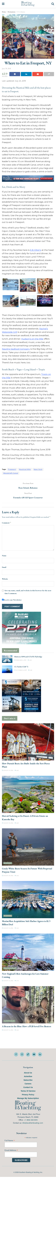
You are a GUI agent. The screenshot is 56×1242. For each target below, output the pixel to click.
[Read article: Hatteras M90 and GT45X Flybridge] (7, 659)
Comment (6, 522)
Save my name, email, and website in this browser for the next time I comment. (28, 592)
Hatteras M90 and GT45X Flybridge (28, 656)
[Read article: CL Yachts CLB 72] (7, 669)
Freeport (12, 469)
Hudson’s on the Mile (32, 339)
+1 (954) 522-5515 (31, 1120)
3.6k (17, 770)
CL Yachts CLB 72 (21, 666)
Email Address (11, 1150)
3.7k (17, 980)
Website (5, 578)
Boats (6, 758)
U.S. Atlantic (21, 12)
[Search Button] (52, 4)
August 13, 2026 (8, 928)
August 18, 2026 (8, 823)
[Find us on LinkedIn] (40, 1054)
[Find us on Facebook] (16, 1054)
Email (4, 567)
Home (4, 12)
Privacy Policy (28, 1094)
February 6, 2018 (20, 660)
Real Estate (9, 811)
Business (7, 863)
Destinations (11, 12)
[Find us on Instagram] (22, 1054)
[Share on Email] (37, 74)
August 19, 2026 (8, 770)
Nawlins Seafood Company (16, 349)
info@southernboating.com (32, 1123)
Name (4, 555)
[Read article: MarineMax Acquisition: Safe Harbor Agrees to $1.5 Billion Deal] (28, 899)
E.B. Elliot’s (35, 250)
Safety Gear (9, 1021)
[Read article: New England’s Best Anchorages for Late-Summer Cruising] (28, 952)
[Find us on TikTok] (28, 1054)
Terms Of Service (28, 1091)
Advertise (28, 1076)
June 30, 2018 (6, 68)
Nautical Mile (25, 469)
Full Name (10, 1140)
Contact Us (28, 1087)
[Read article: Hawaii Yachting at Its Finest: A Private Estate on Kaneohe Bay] (28, 794)
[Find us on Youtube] (34, 1054)
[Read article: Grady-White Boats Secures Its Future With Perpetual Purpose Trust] (28, 847)
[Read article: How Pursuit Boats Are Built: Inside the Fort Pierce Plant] (28, 741)
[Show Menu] (3, 4)
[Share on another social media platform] (49, 74)
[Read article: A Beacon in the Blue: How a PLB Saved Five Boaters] (28, 1004)
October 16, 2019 (21, 670)
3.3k (30, 660)
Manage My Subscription (28, 1098)
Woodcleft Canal (10, 473)
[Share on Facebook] (14, 74)
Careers (28, 1083)
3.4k (17, 875)
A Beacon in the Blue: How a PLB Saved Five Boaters (26, 1026)
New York (38, 469)
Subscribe (28, 1080)
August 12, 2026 (8, 980)
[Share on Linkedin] (26, 74)
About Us (28, 1072)
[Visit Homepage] (28, 4)
